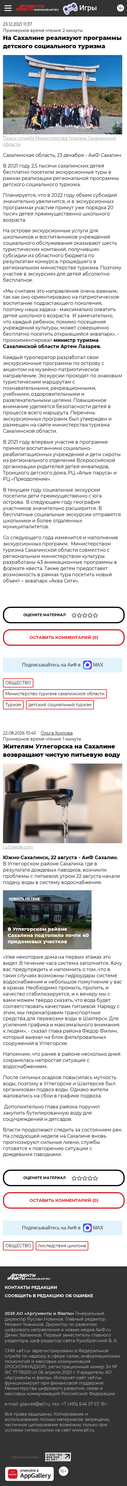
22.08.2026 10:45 (19, 733)
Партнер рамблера (25, 1457)
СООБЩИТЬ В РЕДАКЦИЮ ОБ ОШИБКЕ (49, 1295)
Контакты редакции (31, 1287)
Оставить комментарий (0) (64, 637)
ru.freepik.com (18, 847)
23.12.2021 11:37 (17, 24)
